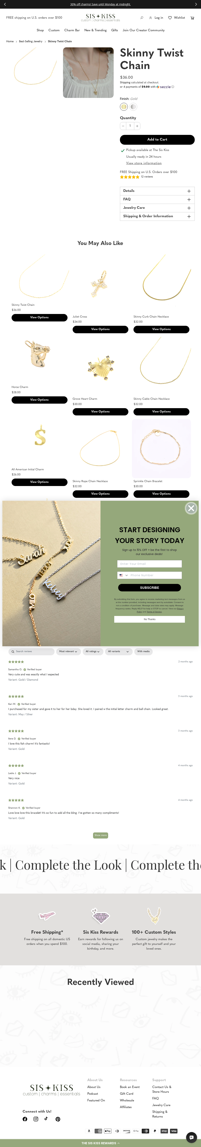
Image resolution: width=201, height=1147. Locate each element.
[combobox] (123, 575)
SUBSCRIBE (149, 587)
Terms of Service (154, 612)
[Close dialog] (191, 508)
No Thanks (149, 619)
